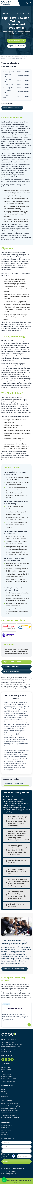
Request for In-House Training (13, 969)
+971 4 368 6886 (9, 1043)
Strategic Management (8, 1108)
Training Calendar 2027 (8, 1081)
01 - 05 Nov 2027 (7, 92)
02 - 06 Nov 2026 (7, 76)
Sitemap (4, 1132)
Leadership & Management (13, 56)
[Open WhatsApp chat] (4, 1179)
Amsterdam (5, 1094)
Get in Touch (5, 1128)
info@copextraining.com (13, 1046)
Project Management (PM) (9, 1110)
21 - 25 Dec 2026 (7, 81)
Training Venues (6, 1074)
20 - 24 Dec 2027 (7, 97)
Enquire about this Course (12, 662)
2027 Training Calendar (8, 1174)
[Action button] (13, 1156)
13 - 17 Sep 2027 (8, 88)
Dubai (3, 1089)
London (3, 1091)
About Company (6, 1125)
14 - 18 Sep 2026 (8, 72)
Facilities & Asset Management (10, 1117)
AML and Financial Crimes (9, 1113)
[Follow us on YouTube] (12, 1059)
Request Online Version (11, 108)
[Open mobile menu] (30, 3)
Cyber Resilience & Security (9, 1115)
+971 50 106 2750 (17, 1045)
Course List (4, 1135)
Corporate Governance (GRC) (10, 1106)
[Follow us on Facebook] (2, 1059)
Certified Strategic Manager (13, 1008)
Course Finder (5, 1067)
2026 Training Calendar (8, 1171)
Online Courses (6, 1070)
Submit (5, 1161)
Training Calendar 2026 (8, 1079)
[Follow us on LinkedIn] (9, 1059)
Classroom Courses (7, 1072)
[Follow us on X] (6, 1059)
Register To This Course (16, 46)
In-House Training (6, 1076)
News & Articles (6, 1130)
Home (3, 56)
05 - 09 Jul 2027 (8, 85)
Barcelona (4, 1096)
